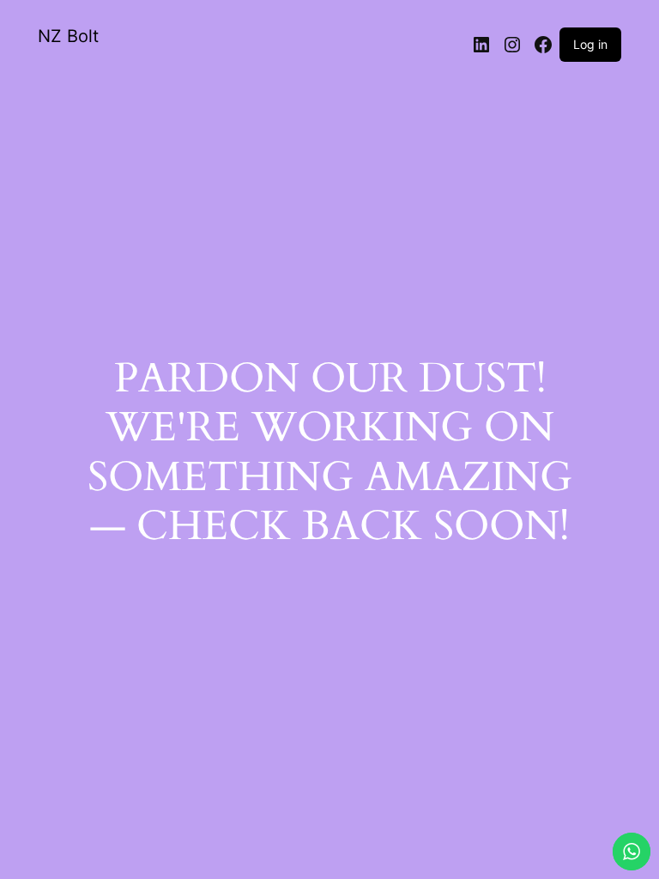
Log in (590, 44)
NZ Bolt (68, 36)
